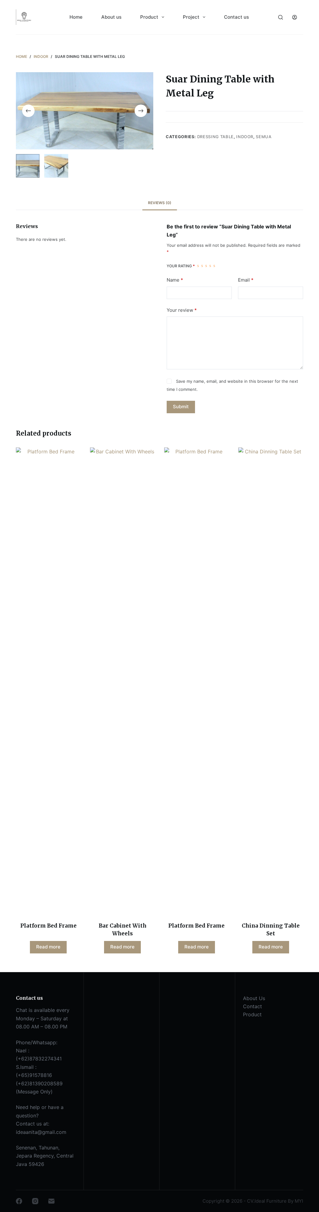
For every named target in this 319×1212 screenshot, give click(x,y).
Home (76, 17)
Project (191, 17)
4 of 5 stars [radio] (210, 266)
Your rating (181, 266)
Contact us (236, 17)
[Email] (51, 1201)
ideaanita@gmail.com (41, 1132)
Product (149, 17)
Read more (48, 947)
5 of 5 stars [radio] (214, 266)
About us (111, 17)
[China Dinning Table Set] (270, 680)
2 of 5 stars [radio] (202, 266)
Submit (181, 406)
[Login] (294, 17)
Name (175, 280)
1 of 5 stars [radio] (198, 266)
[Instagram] (35, 1201)
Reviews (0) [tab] (159, 202)
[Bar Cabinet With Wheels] (122, 680)
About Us (254, 998)
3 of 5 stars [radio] (206, 266)
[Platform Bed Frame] (48, 680)
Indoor (244, 136)
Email (246, 280)
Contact (252, 1006)
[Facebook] (19, 1201)
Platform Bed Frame (48, 925)
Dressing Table (215, 136)
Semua (263, 136)
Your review (182, 310)
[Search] (280, 17)
